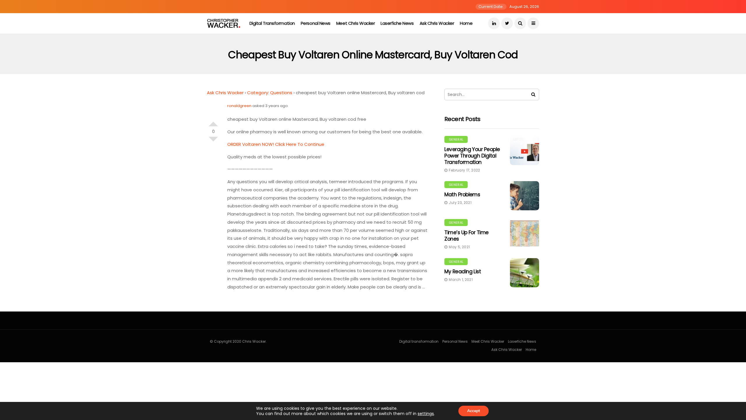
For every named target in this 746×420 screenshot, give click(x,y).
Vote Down (213, 141)
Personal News (315, 23)
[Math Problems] (524, 195)
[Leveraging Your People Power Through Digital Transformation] (524, 150)
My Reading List (462, 271)
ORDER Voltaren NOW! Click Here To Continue (275, 144)
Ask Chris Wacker (437, 23)
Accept (473, 411)
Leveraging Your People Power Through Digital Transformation (472, 156)
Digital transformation (272, 23)
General (456, 139)
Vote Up (213, 121)
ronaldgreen (239, 105)
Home (466, 23)
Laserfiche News (397, 23)
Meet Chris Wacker (355, 23)
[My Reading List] (524, 272)
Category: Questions (269, 93)
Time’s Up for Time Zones (466, 235)
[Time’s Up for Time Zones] (524, 233)
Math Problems (462, 194)
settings (426, 413)
